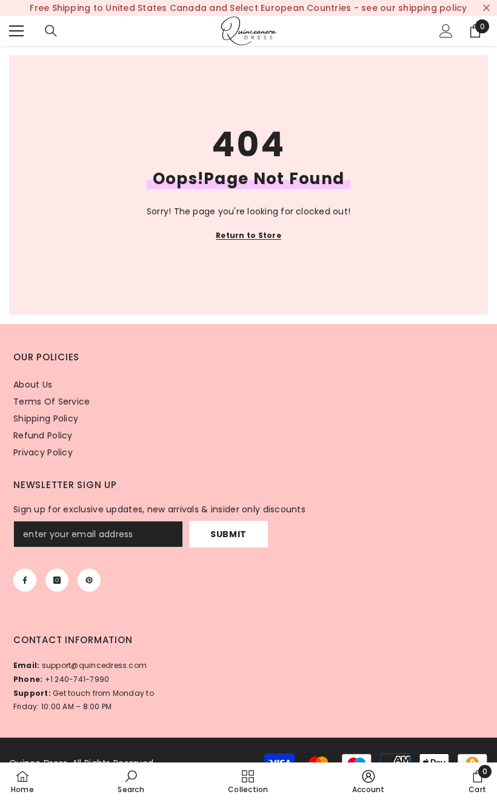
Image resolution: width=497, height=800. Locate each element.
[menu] (16, 31)
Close (486, 8)
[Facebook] (24, 580)
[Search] (51, 31)
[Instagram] (56, 580)
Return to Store (248, 235)
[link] (130, 781)
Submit (228, 534)
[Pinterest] (89, 580)
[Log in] (446, 31)
